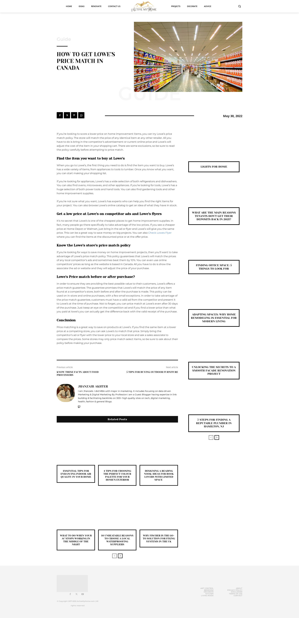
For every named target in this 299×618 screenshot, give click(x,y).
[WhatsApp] (81, 115)
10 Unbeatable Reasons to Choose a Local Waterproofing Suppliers (117, 540)
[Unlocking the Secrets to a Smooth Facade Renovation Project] (213, 349)
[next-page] (120, 556)
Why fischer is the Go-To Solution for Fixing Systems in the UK (159, 538)
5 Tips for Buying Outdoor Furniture (152, 372)
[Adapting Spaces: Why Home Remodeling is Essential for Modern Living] (213, 297)
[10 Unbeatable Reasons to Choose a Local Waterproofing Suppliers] (117, 510)
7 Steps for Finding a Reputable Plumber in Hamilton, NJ (214, 423)
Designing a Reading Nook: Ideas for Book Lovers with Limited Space (159, 475)
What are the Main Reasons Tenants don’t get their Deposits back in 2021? (214, 216)
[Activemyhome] (145, 6)
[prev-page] (114, 556)
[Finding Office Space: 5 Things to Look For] (213, 248)
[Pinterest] (74, 115)
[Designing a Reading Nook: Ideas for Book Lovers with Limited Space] (159, 446)
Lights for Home (214, 166)
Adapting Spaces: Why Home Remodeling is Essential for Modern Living (214, 318)
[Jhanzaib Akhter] (66, 396)
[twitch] (79, 406)
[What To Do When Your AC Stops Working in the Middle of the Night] (76, 510)
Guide (64, 39)
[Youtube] (82, 594)
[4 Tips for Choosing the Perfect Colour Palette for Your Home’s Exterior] (117, 446)
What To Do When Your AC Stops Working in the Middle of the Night (76, 540)
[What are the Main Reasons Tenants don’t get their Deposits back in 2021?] (213, 195)
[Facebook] (60, 115)
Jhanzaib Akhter (93, 386)
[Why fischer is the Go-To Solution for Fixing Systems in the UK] (159, 510)
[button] (239, 6)
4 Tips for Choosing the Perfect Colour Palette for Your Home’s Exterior (117, 475)
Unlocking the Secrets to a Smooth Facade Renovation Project (214, 370)
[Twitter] (67, 115)
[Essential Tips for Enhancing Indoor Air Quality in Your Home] (76, 446)
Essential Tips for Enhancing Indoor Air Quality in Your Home (76, 473)
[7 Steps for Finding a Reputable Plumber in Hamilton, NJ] (213, 402)
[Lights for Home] (213, 149)
